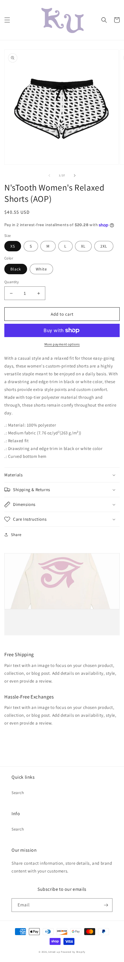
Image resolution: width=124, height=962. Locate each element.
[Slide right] (74, 175)
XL (83, 246)
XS (12, 246)
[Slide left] (49, 175)
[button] (7, 20)
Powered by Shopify (73, 951)
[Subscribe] (105, 905)
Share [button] (16, 534)
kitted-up (54, 951)
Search (18, 792)
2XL (103, 246)
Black (15, 269)
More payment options (62, 344)
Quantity (11, 281)
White (41, 269)
